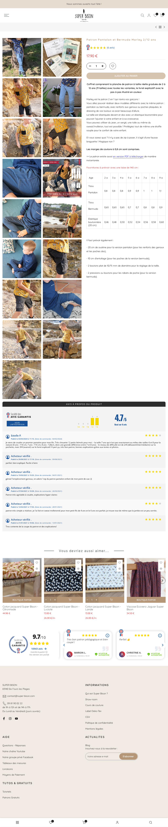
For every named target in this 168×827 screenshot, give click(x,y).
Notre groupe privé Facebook (17, 757)
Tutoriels (6, 791)
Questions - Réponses (14, 745)
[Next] (162, 580)
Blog (87, 745)
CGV (87, 716)
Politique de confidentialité (99, 722)
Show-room (91, 699)
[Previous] (5, 580)
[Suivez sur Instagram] (10, 719)
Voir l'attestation (17, 423)
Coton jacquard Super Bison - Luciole (61, 608)
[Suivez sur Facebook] (3, 719)
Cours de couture (94, 705)
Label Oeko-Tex (93, 711)
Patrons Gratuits (11, 797)
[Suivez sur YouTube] (16, 719)
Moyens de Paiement (13, 774)
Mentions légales (94, 728)
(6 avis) (111, 47)
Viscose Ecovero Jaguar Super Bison (145, 608)
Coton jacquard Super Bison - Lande (103, 608)
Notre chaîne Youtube (13, 751)
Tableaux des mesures (14, 763)
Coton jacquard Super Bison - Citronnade (20, 608)
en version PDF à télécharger (128, 156)
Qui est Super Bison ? (96, 693)
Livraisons (7, 769)
